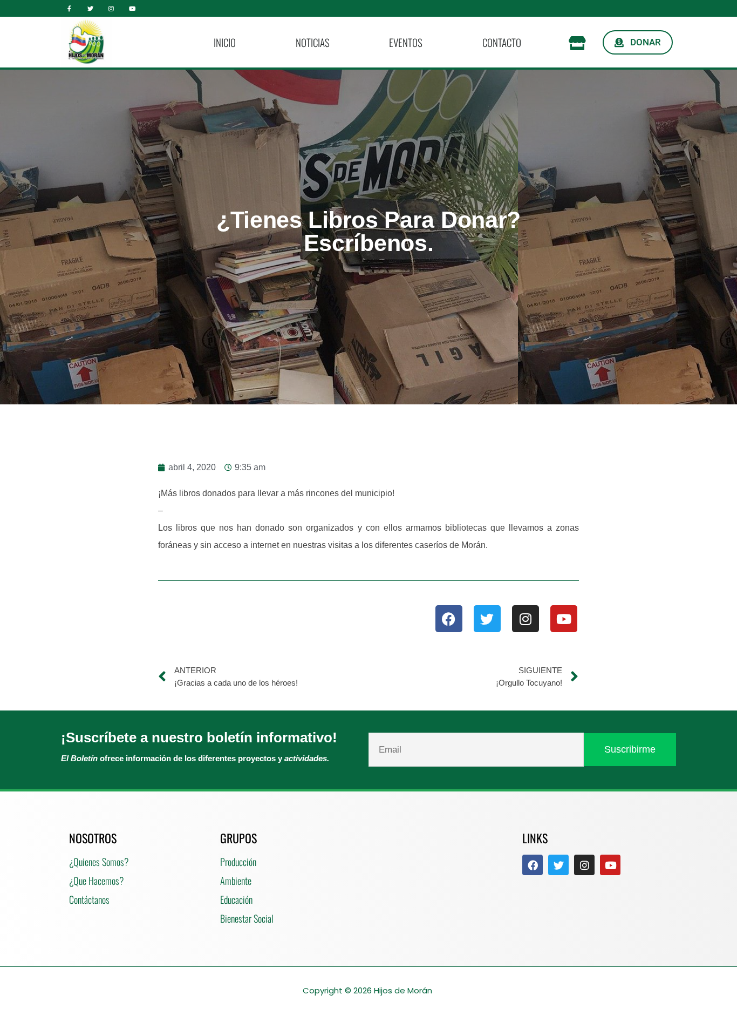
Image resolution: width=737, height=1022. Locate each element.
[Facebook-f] (69, 8)
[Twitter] (90, 8)
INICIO (225, 42)
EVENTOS (405, 42)
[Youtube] (132, 8)
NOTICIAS (313, 42)
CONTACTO (501, 42)
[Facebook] (448, 618)
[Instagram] (111, 8)
